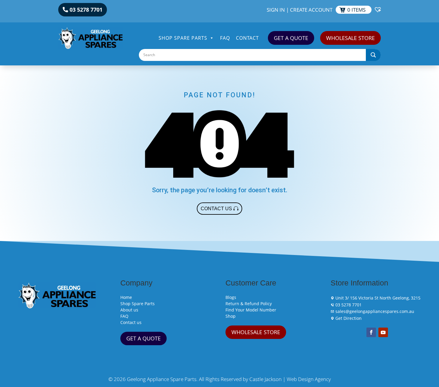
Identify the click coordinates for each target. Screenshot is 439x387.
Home (126, 297)
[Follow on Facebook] (371, 332)
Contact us (131, 322)
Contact (247, 38)
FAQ (225, 38)
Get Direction (348, 318)
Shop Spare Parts (183, 38)
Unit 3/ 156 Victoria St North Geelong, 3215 (377, 298)
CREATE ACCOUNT (311, 9)
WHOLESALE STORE (350, 38)
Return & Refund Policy (248, 303)
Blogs (230, 297)
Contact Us (216, 208)
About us (129, 310)
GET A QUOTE (291, 38)
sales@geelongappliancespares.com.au (374, 311)
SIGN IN (276, 9)
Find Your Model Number (250, 310)
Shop (230, 316)
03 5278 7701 (86, 9)
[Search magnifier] (373, 55)
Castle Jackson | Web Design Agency (290, 379)
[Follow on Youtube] (383, 332)
